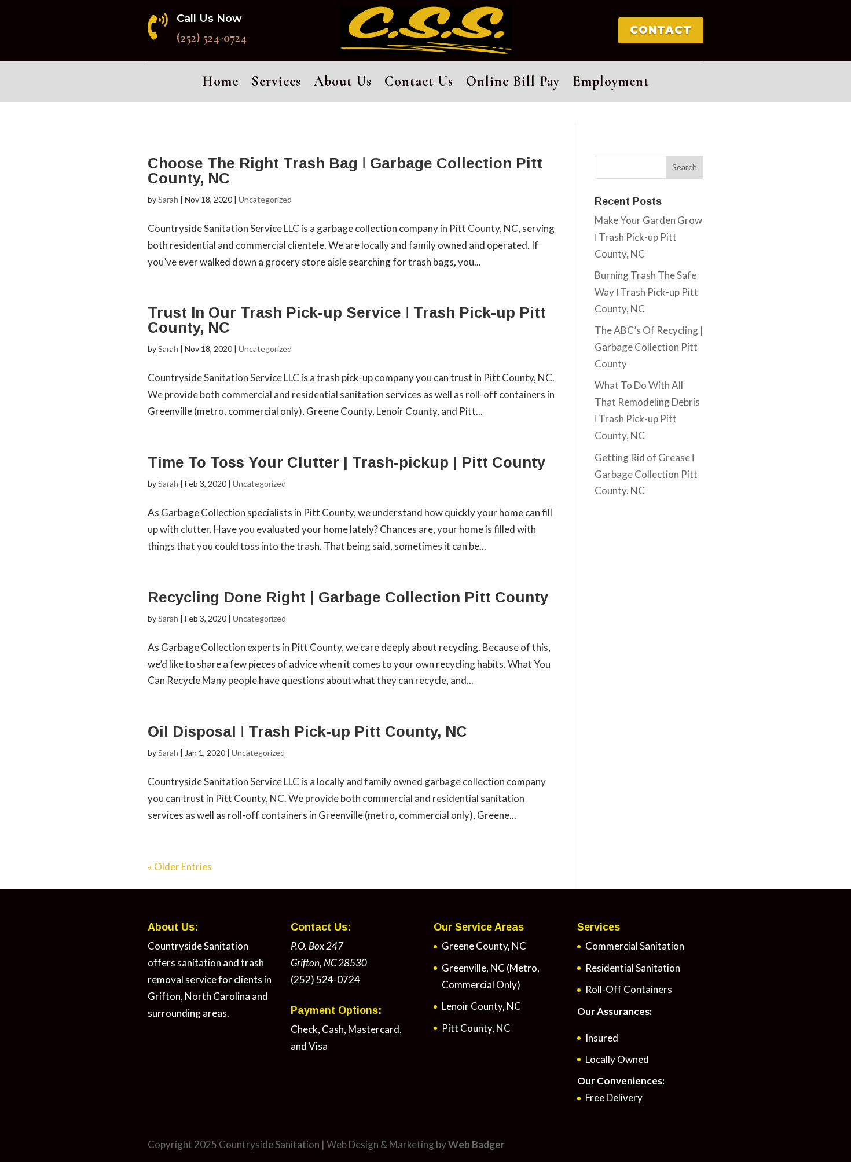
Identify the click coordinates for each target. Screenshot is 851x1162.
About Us (343, 84)
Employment (611, 84)
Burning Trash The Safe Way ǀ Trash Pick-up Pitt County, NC (646, 292)
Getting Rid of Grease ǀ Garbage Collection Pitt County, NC (646, 474)
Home (220, 84)
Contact (661, 30)
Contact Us (418, 84)
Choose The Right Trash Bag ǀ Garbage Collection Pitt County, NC (345, 171)
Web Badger (476, 1144)
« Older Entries (180, 867)
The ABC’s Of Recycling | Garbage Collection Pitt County (649, 347)
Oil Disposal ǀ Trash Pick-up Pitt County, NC (307, 731)
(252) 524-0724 (212, 37)
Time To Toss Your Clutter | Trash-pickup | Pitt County (346, 462)
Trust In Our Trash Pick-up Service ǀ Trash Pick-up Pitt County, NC (347, 320)
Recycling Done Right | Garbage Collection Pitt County (348, 597)
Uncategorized (265, 199)
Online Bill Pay (513, 84)
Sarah (168, 199)
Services (276, 84)
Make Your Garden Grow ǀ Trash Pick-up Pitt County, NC (648, 237)
